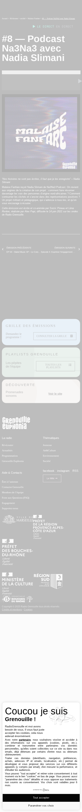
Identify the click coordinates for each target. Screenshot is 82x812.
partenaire (25, 739)
